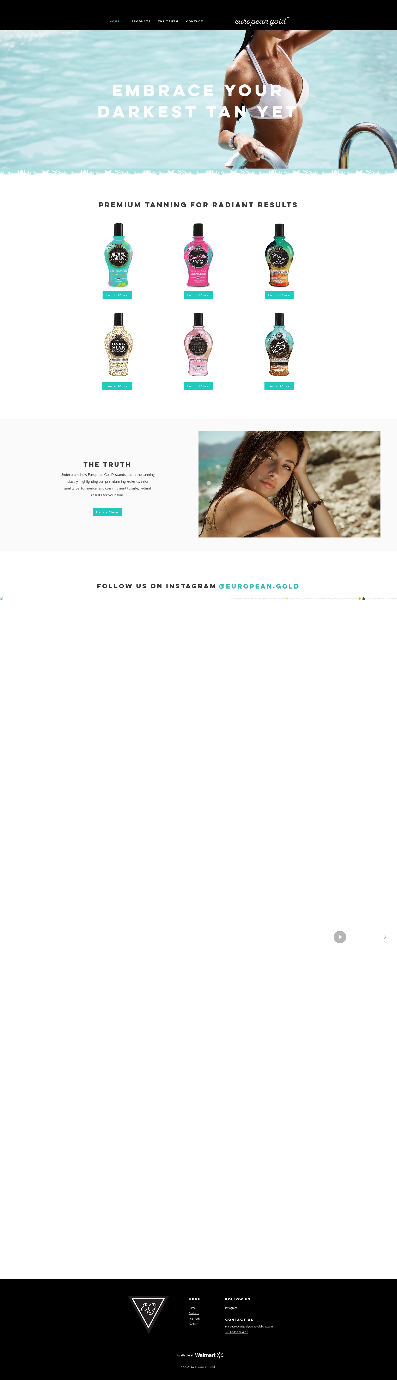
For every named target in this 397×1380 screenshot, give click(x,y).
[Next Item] (385, 937)
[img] (118, 253)
